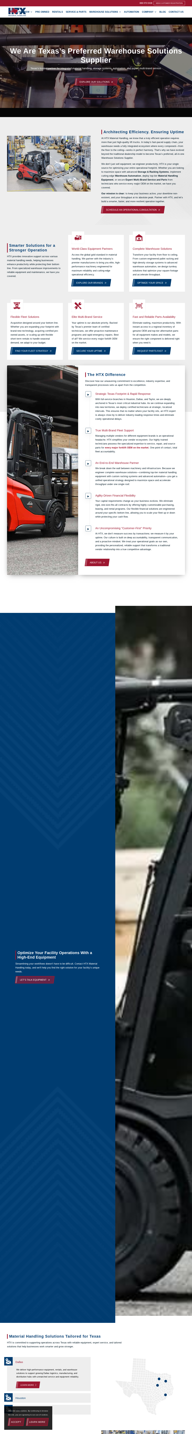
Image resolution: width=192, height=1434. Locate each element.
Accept (16, 1422)
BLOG (162, 12)
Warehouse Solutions (112, 158)
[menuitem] (146, 3)
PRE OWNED (42, 12)
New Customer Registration (169, 3)
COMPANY (147, 12)
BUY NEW (24, 12)
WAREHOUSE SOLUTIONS (103, 12)
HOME (12, 12)
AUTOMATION (131, 12)
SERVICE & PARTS (76, 12)
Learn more (37, 1422)
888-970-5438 (146, 3)
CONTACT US (176, 12)
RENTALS (57, 12)
